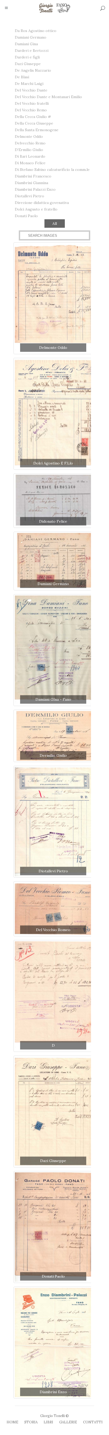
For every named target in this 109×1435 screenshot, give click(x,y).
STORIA (31, 1422)
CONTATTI (93, 1422)
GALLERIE (68, 1422)
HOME (12, 1422)
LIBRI (48, 1422)
